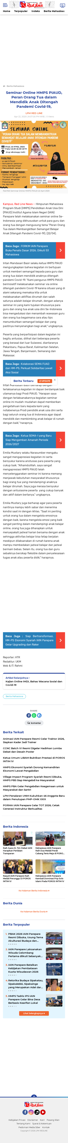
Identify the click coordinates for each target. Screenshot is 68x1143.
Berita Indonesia (15, 826)
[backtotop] (34, 1097)
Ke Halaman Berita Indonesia (33, 890)
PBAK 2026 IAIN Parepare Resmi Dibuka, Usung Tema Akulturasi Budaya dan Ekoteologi (25, 937)
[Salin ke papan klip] (39, 715)
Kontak (46, 1127)
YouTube (45, 1116)
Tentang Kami (23, 1123)
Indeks (36, 11)
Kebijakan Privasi (17, 1120)
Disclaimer (32, 1120)
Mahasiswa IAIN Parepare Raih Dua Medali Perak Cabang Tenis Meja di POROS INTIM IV (49, 851)
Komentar (35, 723)
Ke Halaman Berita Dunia (33, 911)
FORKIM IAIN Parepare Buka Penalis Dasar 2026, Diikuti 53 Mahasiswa (27, 250)
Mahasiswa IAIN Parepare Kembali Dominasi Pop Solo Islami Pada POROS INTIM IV (49, 879)
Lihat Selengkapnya (33, 1013)
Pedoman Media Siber (29, 1127)
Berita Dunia (12, 903)
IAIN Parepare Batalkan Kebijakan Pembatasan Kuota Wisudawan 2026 (23, 968)
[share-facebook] (28, 715)
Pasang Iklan (53, 1120)
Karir (42, 1120)
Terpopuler (21, 11)
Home (6, 11)
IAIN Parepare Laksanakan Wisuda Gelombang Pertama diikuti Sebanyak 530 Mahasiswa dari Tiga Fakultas (25, 953)
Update (45, 381)
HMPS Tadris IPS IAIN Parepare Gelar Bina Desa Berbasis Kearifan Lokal (24, 999)
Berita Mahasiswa (54, 11)
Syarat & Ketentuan (41, 1123)
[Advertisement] (34, 48)
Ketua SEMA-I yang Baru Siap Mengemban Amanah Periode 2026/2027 (28, 440)
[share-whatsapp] (34, 715)
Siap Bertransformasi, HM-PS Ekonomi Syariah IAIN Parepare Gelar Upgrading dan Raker (29, 640)
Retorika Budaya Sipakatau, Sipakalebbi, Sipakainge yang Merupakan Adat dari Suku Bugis (25, 984)
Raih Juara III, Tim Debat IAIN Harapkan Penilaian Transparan (17, 851)
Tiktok (37, 1116)
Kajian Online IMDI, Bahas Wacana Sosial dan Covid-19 (34, 683)
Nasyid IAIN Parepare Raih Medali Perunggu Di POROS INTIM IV (17, 879)
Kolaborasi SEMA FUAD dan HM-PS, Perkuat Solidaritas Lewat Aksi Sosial (28, 368)
